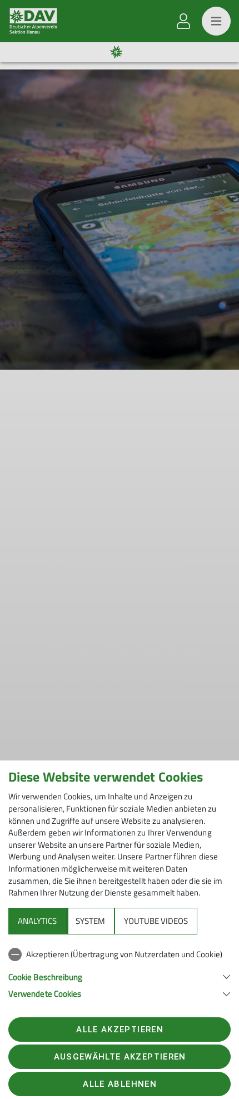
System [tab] (90, 920)
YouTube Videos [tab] (156, 920)
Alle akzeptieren (119, 1030)
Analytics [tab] (37, 920)
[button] (119, 975)
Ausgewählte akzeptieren (120, 1057)
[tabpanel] (119, 971)
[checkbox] (119, 954)
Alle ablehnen (119, 1084)
